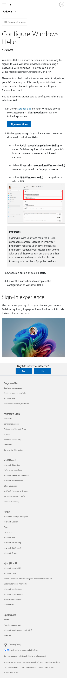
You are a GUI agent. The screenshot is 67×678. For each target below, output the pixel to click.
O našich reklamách (27, 667)
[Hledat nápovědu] (11, 4)
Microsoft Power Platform (14, 594)
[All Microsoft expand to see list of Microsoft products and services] (4, 4)
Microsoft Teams (10, 553)
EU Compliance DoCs (46, 667)
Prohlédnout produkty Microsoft (16, 403)
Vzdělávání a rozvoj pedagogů (15, 491)
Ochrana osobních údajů (32, 662)
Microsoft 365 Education (13, 480)
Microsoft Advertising (12, 542)
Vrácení (7, 434)
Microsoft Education (12, 465)
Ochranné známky (11, 667)
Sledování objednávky (12, 439)
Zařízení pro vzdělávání (13, 470)
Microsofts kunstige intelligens (16, 516)
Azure (6, 527)
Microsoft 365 (9, 398)
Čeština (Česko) (15, 644)
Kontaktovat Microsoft (12, 662)
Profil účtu (8, 418)
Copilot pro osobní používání (15, 393)
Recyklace (8, 444)
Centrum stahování (11, 424)
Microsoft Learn (10, 573)
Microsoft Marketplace (13, 589)
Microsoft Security (11, 521)
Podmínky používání (52, 662)
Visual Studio (9, 604)
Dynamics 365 (9, 532)
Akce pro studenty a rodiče (14, 496)
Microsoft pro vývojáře (12, 568)
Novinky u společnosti (12, 625)
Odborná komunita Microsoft (15, 584)
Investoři (7, 635)
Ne (42, 371)
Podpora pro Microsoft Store (15, 429)
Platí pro (8, 49)
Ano (24, 371)
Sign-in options (19, 124)
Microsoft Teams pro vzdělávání (16, 475)
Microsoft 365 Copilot (12, 548)
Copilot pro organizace (13, 388)
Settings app (24, 108)
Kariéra (7, 619)
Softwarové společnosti (13, 599)
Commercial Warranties (13, 450)
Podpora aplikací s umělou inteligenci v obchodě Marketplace (28, 578)
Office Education (10, 486)
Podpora (8, 11)
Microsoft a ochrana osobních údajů (18, 630)
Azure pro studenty (11, 501)
